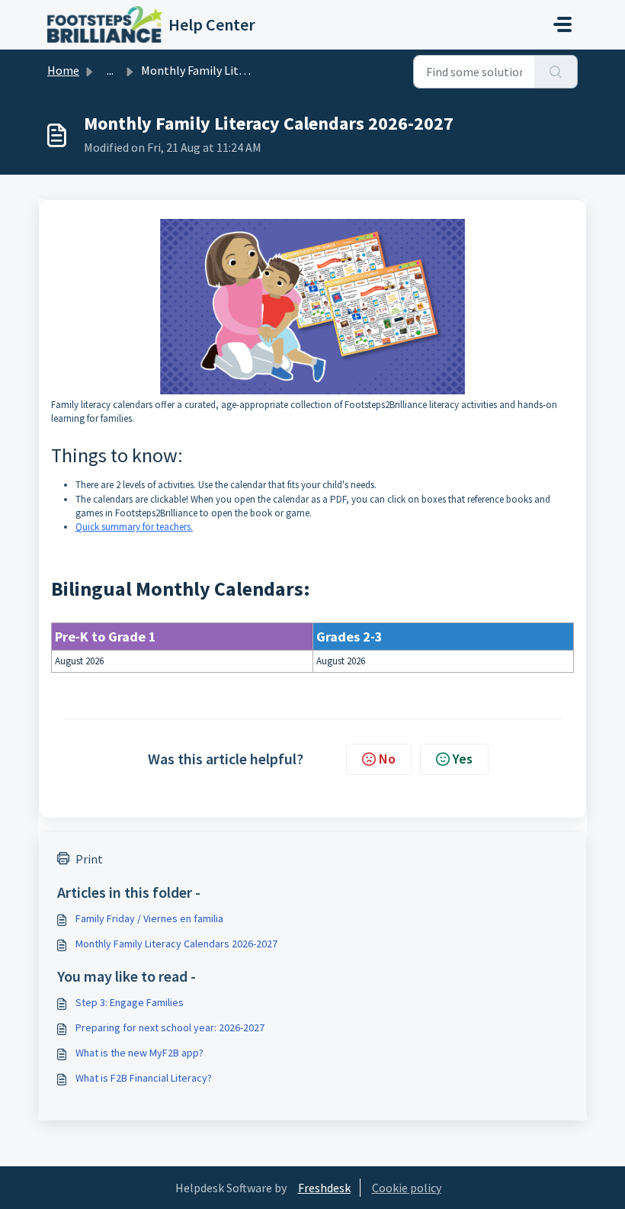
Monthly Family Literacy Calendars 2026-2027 (176, 943)
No (387, 758)
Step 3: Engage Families (129, 1002)
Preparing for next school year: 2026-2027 (169, 1027)
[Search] (556, 71)
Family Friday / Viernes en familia (149, 918)
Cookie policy (406, 1187)
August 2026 (79, 660)
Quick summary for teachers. (134, 526)
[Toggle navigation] (562, 24)
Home (63, 70)
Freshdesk (324, 1187)
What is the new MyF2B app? (139, 1052)
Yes (463, 758)
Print (89, 859)
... (110, 70)
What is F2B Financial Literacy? (143, 1078)
